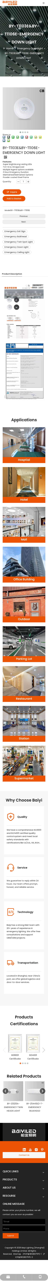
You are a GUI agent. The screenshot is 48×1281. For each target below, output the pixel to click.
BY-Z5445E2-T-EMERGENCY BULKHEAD (13, 1107)
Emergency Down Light (16, 247)
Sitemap (17, 1254)
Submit (10, 1235)
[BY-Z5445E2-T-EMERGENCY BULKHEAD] (13, 1091)
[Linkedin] (24, 1149)
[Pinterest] (42, 1149)
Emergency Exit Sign (14, 231)
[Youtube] (30, 1149)
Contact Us (24, 1155)
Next (42, 1091)
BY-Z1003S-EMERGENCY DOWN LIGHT (34, 1107)
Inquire (13, 192)
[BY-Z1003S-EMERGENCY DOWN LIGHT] (35, 1091)
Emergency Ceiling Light (16, 252)
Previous (5, 1091)
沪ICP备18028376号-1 (32, 1254)
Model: (8, 210)
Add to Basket (14, 198)
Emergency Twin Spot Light (18, 241)
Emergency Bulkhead (15, 236)
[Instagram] (36, 1149)
